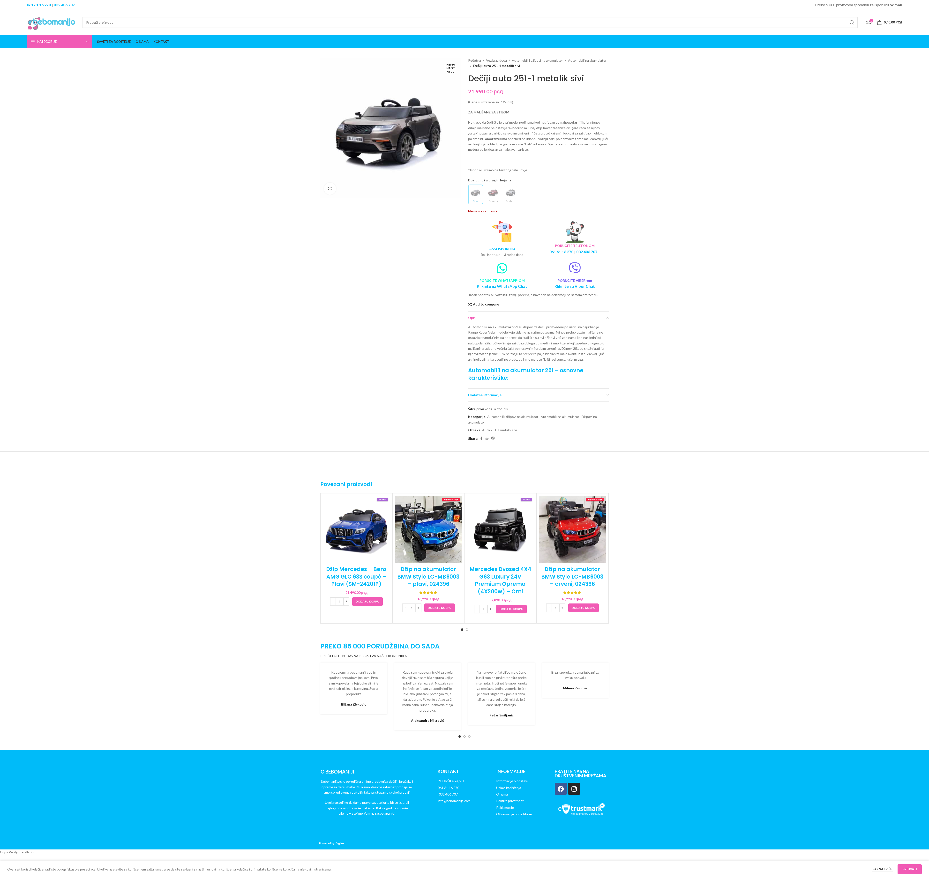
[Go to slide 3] (469, 736)
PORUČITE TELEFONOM (575, 246)
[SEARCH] (852, 22)
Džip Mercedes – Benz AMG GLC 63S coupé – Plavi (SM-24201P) (356, 576)
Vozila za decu (496, 60)
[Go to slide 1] (462, 629)
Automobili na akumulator (587, 60)
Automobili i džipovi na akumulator (537, 60)
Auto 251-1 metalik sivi (499, 430)
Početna (474, 60)
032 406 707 (64, 4)
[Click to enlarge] (330, 189)
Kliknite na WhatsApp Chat (502, 286)
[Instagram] (574, 789)
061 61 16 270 (39, 4)
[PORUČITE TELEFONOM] (574, 231)
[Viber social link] (493, 438)
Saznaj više (882, 869)
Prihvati (909, 869)
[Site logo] (52, 22)
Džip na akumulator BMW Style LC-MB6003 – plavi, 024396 (428, 576)
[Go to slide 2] (467, 629)
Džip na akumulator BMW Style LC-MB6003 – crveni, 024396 (572, 576)
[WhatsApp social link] (487, 438)
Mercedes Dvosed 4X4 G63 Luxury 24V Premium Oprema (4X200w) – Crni (500, 580)
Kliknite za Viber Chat (574, 286)
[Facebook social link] (481, 438)
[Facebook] (561, 789)
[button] (367, 601)
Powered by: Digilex (331, 843)
